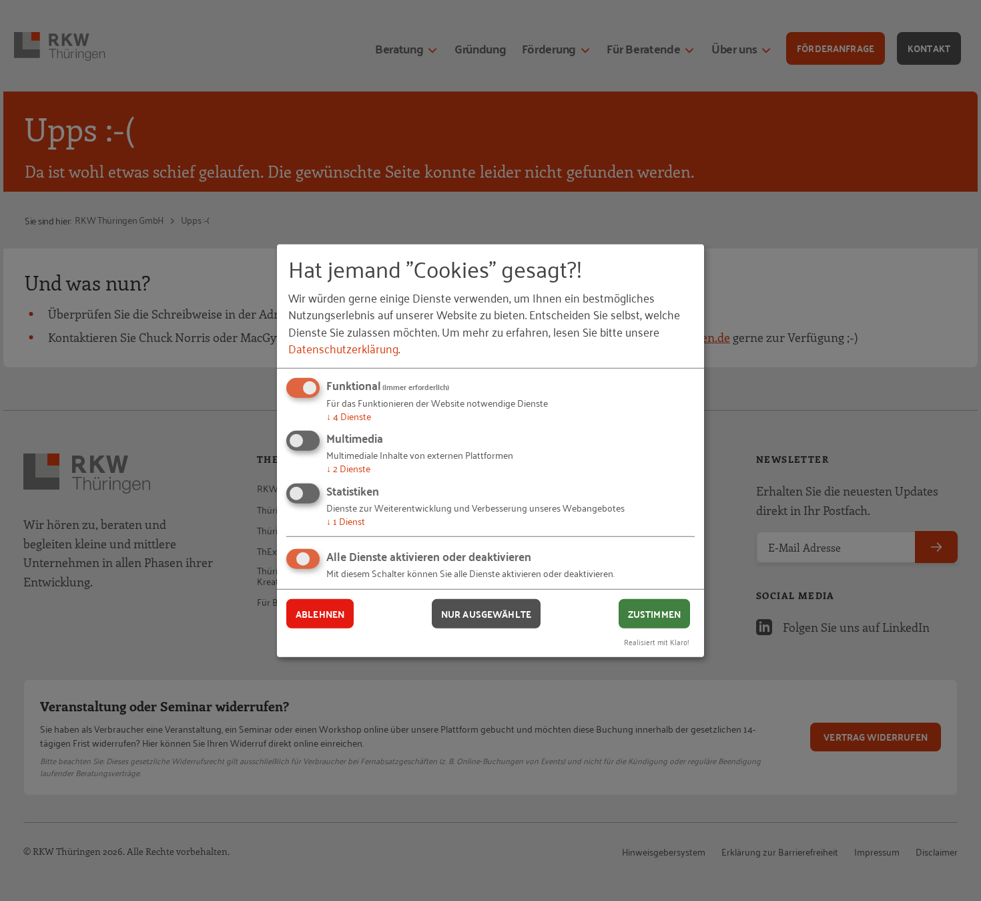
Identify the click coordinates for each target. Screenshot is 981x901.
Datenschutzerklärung (343, 348)
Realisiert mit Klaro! (656, 642)
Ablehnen (320, 613)
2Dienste (348, 468)
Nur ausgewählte (486, 613)
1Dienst (345, 520)
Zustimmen (654, 613)
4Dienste (348, 415)
